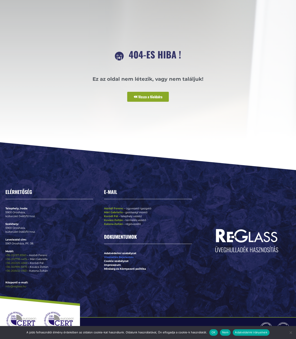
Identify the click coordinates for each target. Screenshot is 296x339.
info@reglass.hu (15, 286)
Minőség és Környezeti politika (125, 268)
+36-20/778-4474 (16, 259)
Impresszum (112, 264)
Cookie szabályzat (116, 261)
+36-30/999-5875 (16, 266)
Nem (225, 332)
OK (213, 332)
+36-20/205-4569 (16, 263)
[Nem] (290, 332)
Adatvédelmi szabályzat (120, 253)
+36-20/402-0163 (16, 270)
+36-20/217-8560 (15, 255)
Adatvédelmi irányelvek (251, 332)
